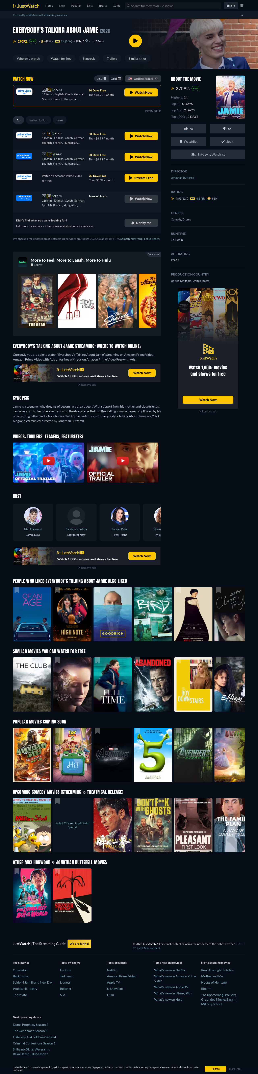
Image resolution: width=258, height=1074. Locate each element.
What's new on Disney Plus (173, 993)
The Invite (20, 995)
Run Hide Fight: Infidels (217, 970)
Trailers (112, 58)
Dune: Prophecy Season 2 (30, 1024)
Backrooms (20, 976)
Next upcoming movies (215, 962)
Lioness (65, 982)
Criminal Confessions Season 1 (34, 1043)
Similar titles (138, 58)
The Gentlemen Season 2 (30, 1031)
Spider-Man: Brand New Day (33, 982)
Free (59, 120)
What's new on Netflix (169, 970)
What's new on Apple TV (171, 987)
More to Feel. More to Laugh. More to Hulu (71, 260)
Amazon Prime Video (121, 976)
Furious (65, 970)
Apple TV (113, 982)
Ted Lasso (66, 976)
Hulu (110, 995)
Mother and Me (212, 976)
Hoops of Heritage (214, 982)
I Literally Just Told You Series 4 (34, 1037)
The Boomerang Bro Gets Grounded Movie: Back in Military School (218, 999)
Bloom (205, 988)
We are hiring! (79, 943)
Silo (62, 995)
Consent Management (146, 948)
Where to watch (28, 58)
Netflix (112, 970)
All (19, 120)
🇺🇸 (140, 78)
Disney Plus (115, 988)
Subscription (38, 120)
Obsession (20, 970)
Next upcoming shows (27, 1017)
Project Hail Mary (25, 988)
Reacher (65, 988)
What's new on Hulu (168, 999)
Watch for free (61, 58)
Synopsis (89, 58)
